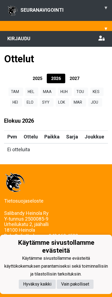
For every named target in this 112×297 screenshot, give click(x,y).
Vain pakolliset (75, 284)
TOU (80, 91)
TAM (15, 91)
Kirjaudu (18, 38)
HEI (15, 102)
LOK (61, 102)
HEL (31, 91)
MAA (47, 91)
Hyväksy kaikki (37, 284)
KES (96, 91)
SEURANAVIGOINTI (63, 9)
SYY (45, 102)
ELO (30, 102)
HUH (64, 91)
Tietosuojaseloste (23, 201)
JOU (94, 102)
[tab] (37, 78)
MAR (78, 102)
